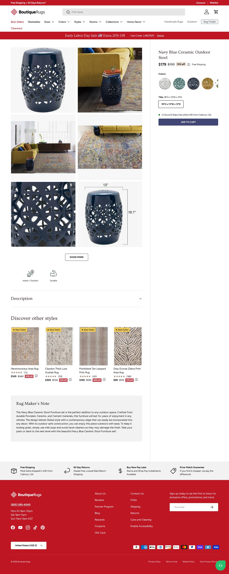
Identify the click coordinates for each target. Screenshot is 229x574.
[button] (216, 12)
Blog (97, 513)
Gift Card (100, 532)
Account (200, 2)
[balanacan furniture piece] (165, 84)
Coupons (100, 526)
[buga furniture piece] (179, 84)
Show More (77, 257)
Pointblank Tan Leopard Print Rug (92, 370)
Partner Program (104, 506)
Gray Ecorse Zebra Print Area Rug (127, 370)
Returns (135, 513)
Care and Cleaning (141, 519)
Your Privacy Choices (209, 561)
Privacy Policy (154, 561)
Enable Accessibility (142, 526)
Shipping (135, 506)
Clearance (16, 28)
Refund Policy (188, 561)
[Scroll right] (215, 82)
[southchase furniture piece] (208, 84)
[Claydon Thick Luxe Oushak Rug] (59, 346)
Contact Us (137, 493)
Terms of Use (171, 561)
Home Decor (134, 21)
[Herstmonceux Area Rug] (25, 346)
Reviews (99, 500)
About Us (100, 493)
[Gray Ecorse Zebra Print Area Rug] (127, 346)
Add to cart (188, 122)
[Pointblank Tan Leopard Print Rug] (93, 346)
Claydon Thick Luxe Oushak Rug (56, 370)
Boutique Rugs (24, 561)
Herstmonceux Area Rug (24, 368)
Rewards (100, 519)
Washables (34, 21)
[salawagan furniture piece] (193, 84)
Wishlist (214, 2)
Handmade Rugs (173, 21)
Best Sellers (17, 21)
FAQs (134, 500)
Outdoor (192, 21)
